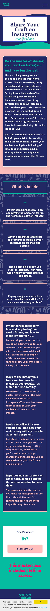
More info (43, 608)
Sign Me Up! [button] (25, 548)
